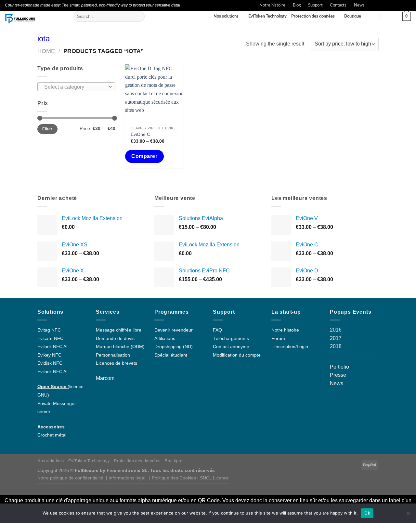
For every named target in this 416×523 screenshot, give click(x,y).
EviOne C (140, 134)
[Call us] (390, 5)
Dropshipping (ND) (173, 346)
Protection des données (313, 16)
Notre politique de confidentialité (70, 477)
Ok (367, 513)
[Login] (389, 16)
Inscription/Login (291, 346)
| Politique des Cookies (173, 477)
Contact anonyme (231, 346)
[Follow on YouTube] (403, 5)
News (359, 5)
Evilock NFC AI (52, 346)
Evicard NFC (50, 338)
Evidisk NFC (49, 363)
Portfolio (339, 367)
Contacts (338, 5)
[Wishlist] (373, 16)
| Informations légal (125, 477)
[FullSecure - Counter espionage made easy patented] (34, 19)
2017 (336, 338)
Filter (47, 129)
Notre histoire (272, 5)
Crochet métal (51, 435)
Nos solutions (226, 16)
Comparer (144, 156)
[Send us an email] (384, 5)
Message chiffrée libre (118, 330)
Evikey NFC (49, 355)
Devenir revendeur (173, 330)
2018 (336, 346)
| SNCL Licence (213, 477)
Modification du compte (237, 355)
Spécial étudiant (170, 355)
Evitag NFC (49, 330)
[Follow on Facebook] (371, 5)
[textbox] (75, 87)
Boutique (352, 16)
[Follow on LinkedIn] (396, 5)
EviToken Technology (267, 16)
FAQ (217, 330)
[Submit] (138, 16)
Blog (297, 5)
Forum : (279, 338)
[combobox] (76, 86)
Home (46, 50)
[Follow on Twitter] (378, 5)
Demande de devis (115, 338)
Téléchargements (231, 338)
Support (315, 5)
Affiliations (164, 338)
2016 (336, 330)
